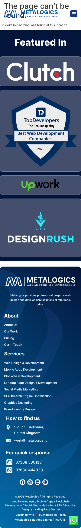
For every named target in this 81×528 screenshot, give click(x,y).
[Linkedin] (37, 482)
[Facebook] (22, 482)
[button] (73, 13)
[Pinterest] (45, 482)
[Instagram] (30, 482)
